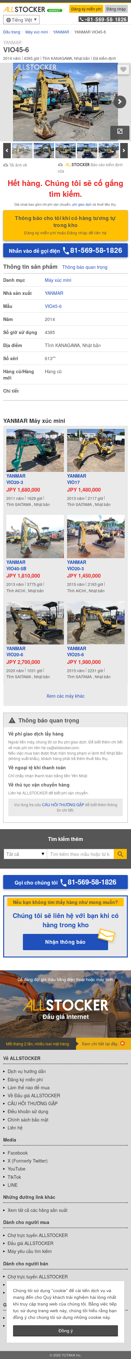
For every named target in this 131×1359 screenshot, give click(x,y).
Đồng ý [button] (66, 1330)
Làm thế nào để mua (29, 1087)
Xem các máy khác (65, 696)
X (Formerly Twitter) (28, 1160)
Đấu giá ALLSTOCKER (30, 1243)
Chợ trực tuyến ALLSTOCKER (38, 1235)
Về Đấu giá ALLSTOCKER (34, 1095)
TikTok (14, 1177)
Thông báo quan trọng (84, 267)
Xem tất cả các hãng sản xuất (37, 1210)
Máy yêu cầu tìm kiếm (30, 1251)
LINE (12, 1185)
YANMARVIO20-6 (15, 651)
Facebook (18, 1152)
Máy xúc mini (58, 280)
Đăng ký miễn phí (86, 8)
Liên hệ (15, 1127)
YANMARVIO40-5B (16, 565)
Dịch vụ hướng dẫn (27, 1071)
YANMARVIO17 (76, 479)
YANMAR (54, 293)
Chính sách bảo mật (28, 1119)
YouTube (16, 1168)
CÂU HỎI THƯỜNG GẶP (63, 804)
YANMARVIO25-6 (76, 651)
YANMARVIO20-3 (15, 479)
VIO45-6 (53, 306)
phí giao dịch (82, 204)
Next (120, 102)
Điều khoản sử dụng (28, 1111)
